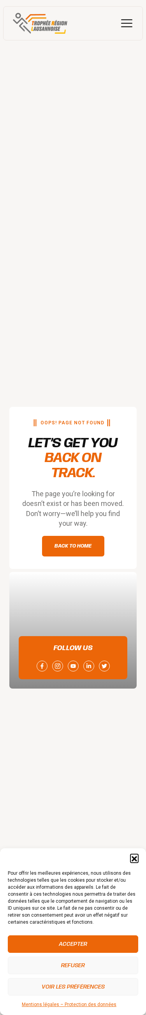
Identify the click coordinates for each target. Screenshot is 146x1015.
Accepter (73, 944)
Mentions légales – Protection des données (69, 1004)
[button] (134, 858)
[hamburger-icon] (126, 23)
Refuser (73, 966)
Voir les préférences (73, 987)
